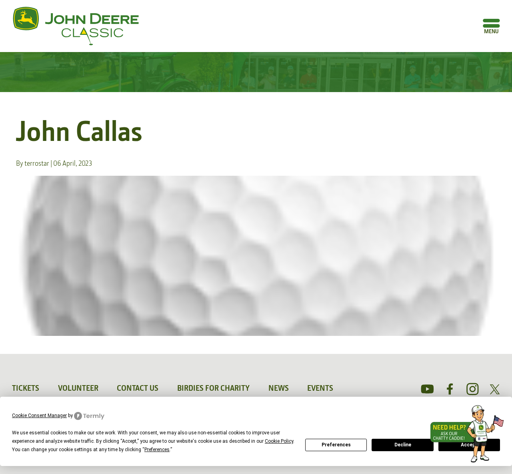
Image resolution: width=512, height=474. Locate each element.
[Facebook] (450, 389)
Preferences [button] (157, 449)
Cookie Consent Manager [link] (39, 415)
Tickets (25, 388)
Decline (402, 445)
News (278, 388)
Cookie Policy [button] (279, 441)
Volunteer (78, 388)
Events (320, 388)
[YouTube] (427, 389)
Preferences (336, 445)
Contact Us (137, 388)
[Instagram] (472, 389)
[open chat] (469, 434)
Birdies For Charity (213, 388)
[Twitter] (495, 389)
